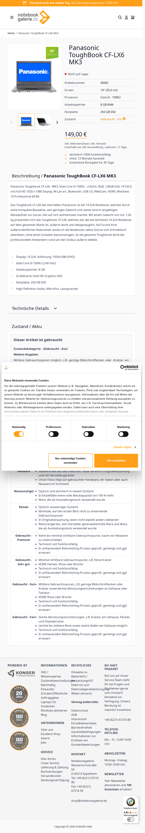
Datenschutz (79, 710)
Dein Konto (48, 759)
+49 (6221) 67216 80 (118, 720)
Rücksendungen (52, 772)
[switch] (54, 434)
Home (11, 33)
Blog (44, 715)
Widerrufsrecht (81, 693)
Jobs (44, 742)
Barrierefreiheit (81, 727)
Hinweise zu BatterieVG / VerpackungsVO (82, 676)
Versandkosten (51, 776)
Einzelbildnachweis (84, 723)
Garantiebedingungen (86, 732)
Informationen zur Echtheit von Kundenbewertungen (85, 740)
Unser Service (50, 763)
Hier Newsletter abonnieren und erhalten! (118, 785)
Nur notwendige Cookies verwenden (70, 460)
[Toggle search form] (120, 17)
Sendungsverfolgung (55, 780)
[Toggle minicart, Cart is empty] (133, 17)
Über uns (47, 730)
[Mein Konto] (126, 17)
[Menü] (137, 798)
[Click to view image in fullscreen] (34, 76)
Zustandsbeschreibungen (58, 681)
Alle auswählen (116, 460)
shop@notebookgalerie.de (89, 801)
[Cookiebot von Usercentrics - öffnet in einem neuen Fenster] (122, 367)
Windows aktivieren (54, 710)
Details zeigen (122, 447)
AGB (74, 715)
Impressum (79, 719)
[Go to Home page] (33, 17)
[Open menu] (12, 17)
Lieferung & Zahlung (54, 767)
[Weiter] (57, 122)
